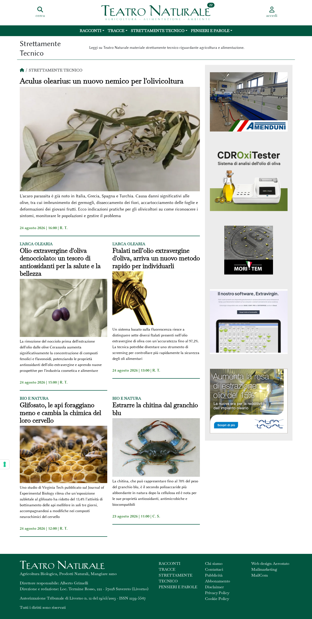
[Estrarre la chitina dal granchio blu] (156, 448)
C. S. (156, 516)
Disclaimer (214, 586)
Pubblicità (214, 575)
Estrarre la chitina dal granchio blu (155, 408)
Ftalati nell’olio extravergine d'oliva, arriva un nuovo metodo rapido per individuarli (156, 258)
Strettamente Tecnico (158, 30)
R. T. (64, 228)
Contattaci (214, 569)
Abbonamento (217, 581)
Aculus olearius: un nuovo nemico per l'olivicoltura (102, 81)
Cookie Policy (217, 598)
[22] (156, 12)
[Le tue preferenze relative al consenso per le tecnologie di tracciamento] (4, 464)
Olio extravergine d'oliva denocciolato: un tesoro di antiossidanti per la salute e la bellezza (60, 262)
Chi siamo (214, 563)
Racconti (90, 30)
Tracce (116, 30)
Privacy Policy (217, 592)
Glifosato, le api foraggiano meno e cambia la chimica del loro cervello (60, 412)
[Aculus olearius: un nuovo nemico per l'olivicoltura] (110, 140)
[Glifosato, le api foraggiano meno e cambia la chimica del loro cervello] (63, 455)
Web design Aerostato (270, 563)
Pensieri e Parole (210, 30)
